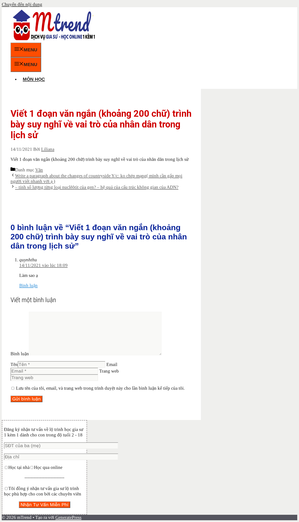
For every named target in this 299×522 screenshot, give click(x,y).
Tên (14, 364)
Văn (39, 169)
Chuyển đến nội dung (22, 4)
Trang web (109, 371)
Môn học (34, 79)
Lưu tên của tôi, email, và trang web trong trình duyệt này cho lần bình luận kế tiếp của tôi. (100, 388)
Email (111, 364)
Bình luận (28, 285)
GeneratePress (68, 517)
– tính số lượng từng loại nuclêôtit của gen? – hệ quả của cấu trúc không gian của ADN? (96, 187)
